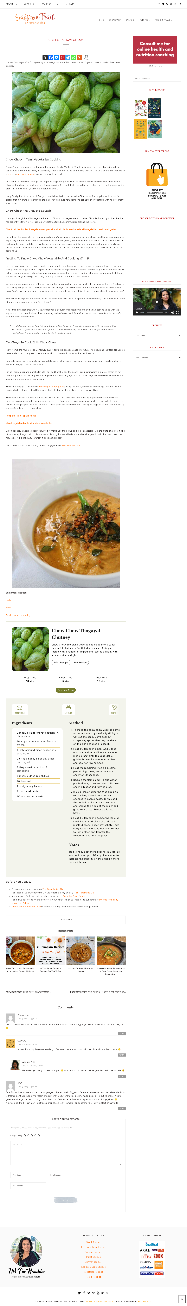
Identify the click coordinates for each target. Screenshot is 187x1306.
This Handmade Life (84, 893)
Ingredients (20, 712)
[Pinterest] (167, 4)
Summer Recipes (93, 1252)
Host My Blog (144, 1301)
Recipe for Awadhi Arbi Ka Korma (81, 969)
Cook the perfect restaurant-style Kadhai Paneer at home (20, 969)
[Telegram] (67, 57)
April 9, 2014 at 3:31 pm (27, 1019)
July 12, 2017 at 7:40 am (32, 1066)
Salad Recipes (93, 1242)
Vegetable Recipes (93, 1272)
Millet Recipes (93, 1257)
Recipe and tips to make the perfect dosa (103, 992)
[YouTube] (171, 4)
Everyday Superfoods (74, 896)
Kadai (8, 600)
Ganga (22, 1040)
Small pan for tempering (18, 615)
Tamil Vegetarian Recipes (93, 1247)
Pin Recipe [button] (80, 662)
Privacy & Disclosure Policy (100, 1301)
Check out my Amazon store (26, 906)
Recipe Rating (16, 1136)
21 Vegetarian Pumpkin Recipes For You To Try (50, 969)
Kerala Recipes (93, 1277)
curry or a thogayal (26, 174)
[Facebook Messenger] (56, 57)
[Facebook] (159, 4)
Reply (121, 1034)
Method (68, 712)
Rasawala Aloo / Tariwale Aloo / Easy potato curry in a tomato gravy (111, 971)
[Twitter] (163, 4)
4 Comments (65, 919)
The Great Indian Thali (54, 889)
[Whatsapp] (73, 57)
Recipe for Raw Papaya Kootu (21, 416)
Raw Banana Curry (71, 445)
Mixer (8, 608)
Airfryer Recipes (93, 1262)
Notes (114, 712)
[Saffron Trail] (35, 17)
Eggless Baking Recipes (93, 1267)
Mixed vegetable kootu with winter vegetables (29, 423)
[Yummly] (79, 57)
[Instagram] (175, 4)
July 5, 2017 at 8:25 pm (28, 1045)
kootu (10, 174)
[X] (45, 57)
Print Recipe (61, 662)
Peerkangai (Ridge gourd (51, 386)
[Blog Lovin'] (79, 1293)
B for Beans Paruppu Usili (36, 992)
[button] (58, 732)
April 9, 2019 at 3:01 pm (28, 1087)
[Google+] (107, 1293)
